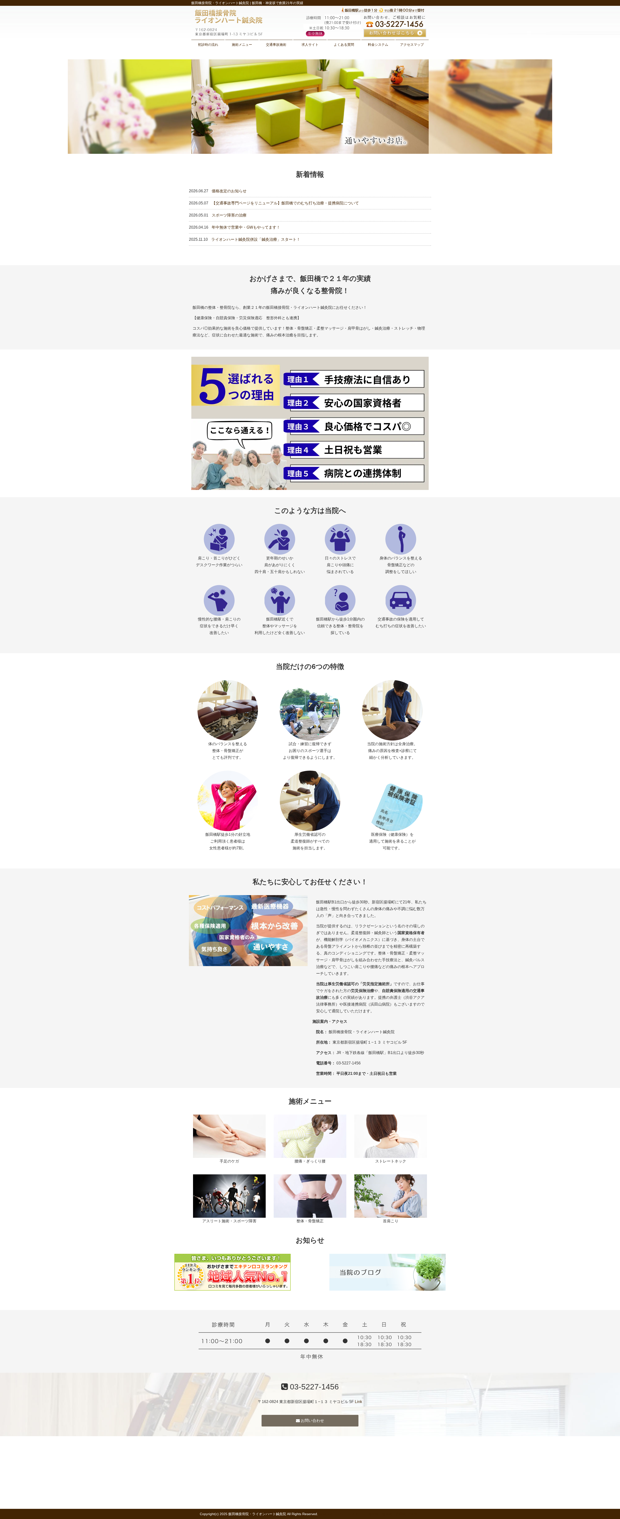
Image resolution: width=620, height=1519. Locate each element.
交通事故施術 (276, 44)
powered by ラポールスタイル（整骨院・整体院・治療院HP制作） (369, 1514)
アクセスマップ (412, 44)
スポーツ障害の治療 (229, 215)
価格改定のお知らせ (229, 191)
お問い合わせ (312, 1420)
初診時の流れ (208, 44)
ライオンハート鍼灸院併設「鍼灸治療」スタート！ (255, 239)
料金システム (378, 44)
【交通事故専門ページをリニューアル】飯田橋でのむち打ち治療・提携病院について (285, 203)
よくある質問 (344, 44)
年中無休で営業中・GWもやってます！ (246, 227)
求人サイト (310, 44)
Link (358, 1402)
